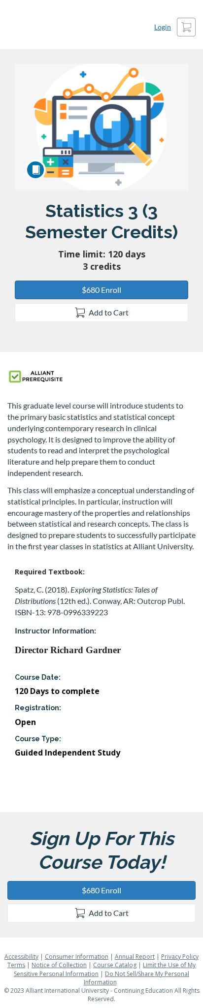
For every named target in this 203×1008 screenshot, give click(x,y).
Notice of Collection (59, 965)
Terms (16, 965)
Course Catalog (114, 965)
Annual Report (135, 956)
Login (162, 27)
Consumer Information (76, 956)
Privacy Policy (180, 956)
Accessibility (21, 956)
